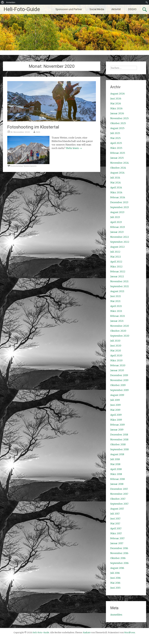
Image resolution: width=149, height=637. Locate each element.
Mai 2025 (115, 138)
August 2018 (117, 454)
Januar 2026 (117, 113)
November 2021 (119, 281)
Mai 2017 (115, 523)
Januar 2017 (116, 543)
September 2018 (119, 449)
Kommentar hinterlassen (23, 166)
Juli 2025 (115, 133)
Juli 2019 (115, 400)
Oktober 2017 (117, 498)
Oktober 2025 (118, 123)
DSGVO (132, 9)
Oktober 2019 (118, 385)
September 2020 (119, 335)
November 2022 (119, 236)
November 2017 (119, 493)
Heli (38, 132)
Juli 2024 (115, 177)
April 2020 (116, 355)
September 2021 (119, 286)
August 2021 (117, 291)
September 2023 (119, 207)
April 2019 (116, 414)
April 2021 (116, 306)
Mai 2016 (115, 582)
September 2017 (119, 503)
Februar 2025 (117, 152)
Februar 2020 (117, 365)
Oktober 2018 (118, 444)
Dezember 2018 (119, 434)
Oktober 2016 (118, 558)
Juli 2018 (115, 459)
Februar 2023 (117, 227)
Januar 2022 (117, 276)
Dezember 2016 (119, 548)
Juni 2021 (115, 296)
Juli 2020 (115, 340)
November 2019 (119, 380)
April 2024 (116, 187)
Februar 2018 (117, 479)
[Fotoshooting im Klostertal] (51, 120)
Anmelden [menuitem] (10, 2)
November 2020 (119, 325)
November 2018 (119, 439)
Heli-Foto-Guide (22, 9)
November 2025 (119, 118)
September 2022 (119, 241)
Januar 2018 (116, 484)
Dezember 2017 (119, 488)
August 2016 (117, 568)
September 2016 (119, 563)
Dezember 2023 (119, 202)
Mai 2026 (115, 103)
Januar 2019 (116, 429)
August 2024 (117, 172)
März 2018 (116, 474)
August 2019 (117, 395)
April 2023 (116, 222)
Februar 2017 (117, 538)
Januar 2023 (117, 232)
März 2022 (116, 266)
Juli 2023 (115, 217)
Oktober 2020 (118, 330)
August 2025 (117, 128)
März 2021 (116, 311)
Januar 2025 (117, 157)
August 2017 (117, 508)
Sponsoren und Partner (68, 9)
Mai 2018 (115, 464)
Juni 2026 (115, 98)
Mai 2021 (115, 301)
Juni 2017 (115, 518)
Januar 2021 (117, 320)
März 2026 (116, 108)
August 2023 (117, 212)
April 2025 (116, 143)
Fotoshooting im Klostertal (33, 126)
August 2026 (117, 93)
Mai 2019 (115, 409)
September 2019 (119, 390)
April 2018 (116, 469)
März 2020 (116, 360)
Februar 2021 (117, 316)
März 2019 (116, 419)
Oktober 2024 (118, 167)
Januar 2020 (117, 370)
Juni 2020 (115, 345)
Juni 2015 (115, 587)
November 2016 (119, 553)
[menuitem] (2, 2)
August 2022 (117, 246)
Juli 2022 (115, 251)
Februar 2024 (117, 197)
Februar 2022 (117, 271)
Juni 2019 (115, 404)
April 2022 (116, 261)
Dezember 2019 (119, 375)
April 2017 (115, 528)
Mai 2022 (115, 256)
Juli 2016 (115, 572)
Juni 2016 (115, 577)
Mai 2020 (115, 350)
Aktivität (116, 9)
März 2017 (116, 533)
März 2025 (116, 147)
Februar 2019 (117, 424)
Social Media (96, 9)
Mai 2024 (115, 182)
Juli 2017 (115, 513)
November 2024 (119, 162)
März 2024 (116, 192)
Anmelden (116, 614)
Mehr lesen (74, 148)
